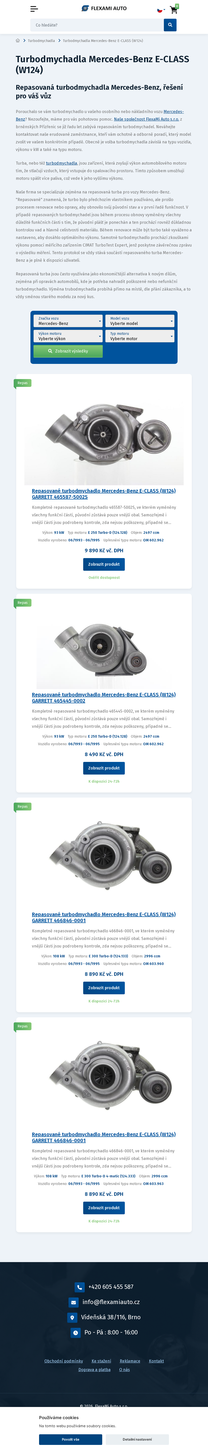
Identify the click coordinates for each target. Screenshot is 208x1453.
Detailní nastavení (137, 1439)
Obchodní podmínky (63, 1361)
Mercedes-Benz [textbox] (53, 323)
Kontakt (156, 1361)
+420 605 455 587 (111, 1286)
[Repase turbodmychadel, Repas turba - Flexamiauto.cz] (103, 8)
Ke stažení (101, 1361)
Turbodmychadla (41, 41)
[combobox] (68, 321)
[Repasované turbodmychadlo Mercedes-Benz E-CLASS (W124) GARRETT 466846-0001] (104, 855)
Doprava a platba (94, 1369)
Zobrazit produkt (104, 564)
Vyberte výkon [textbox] (52, 338)
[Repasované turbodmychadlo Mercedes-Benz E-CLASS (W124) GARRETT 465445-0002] (104, 644)
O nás (124, 1369)
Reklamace (130, 1361)
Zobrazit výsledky (70, 351)
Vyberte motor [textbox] (123, 338)
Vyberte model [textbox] (124, 323)
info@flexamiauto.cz (111, 1302)
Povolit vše (70, 1439)
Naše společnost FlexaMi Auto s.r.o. (146, 119)
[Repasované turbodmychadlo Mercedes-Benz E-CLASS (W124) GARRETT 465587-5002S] (104, 432)
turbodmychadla (61, 163)
